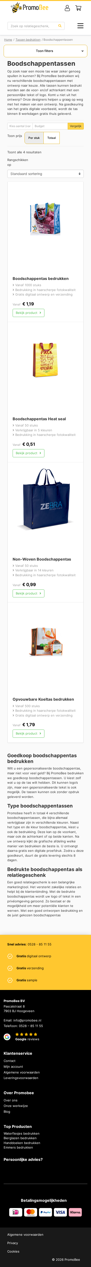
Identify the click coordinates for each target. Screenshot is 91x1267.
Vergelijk (76, 126)
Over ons (10, 1100)
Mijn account (13, 1066)
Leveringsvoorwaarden (21, 1078)
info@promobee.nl (27, 1020)
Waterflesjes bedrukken (22, 1133)
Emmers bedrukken (18, 1147)
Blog (7, 1111)
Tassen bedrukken (28, 39)
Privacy (12, 1243)
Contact (10, 1061)
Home (8, 39)
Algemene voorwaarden (22, 1072)
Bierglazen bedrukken (20, 1138)
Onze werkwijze (16, 1106)
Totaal (51, 138)
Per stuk (34, 138)
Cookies (13, 1251)
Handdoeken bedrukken (22, 1143)
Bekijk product (27, 313)
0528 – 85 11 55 (31, 1026)
